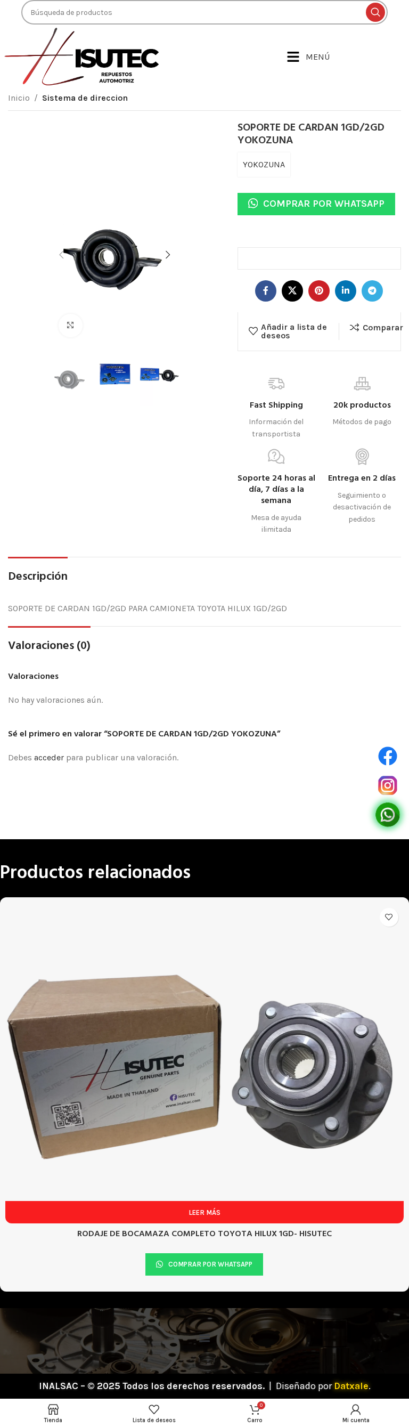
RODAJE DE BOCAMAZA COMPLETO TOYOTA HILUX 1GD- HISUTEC (204, 1234)
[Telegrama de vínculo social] (372, 291)
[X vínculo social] (292, 291)
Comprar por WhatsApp (324, 203)
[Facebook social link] (265, 291)
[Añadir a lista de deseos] (389, 917)
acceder (49, 757)
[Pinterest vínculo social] (319, 291)
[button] (205, 1338)
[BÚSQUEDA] (375, 12)
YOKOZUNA (264, 164)
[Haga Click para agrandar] (71, 326)
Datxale (351, 1386)
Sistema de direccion (85, 98)
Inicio (19, 98)
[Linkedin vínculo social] (345, 291)
